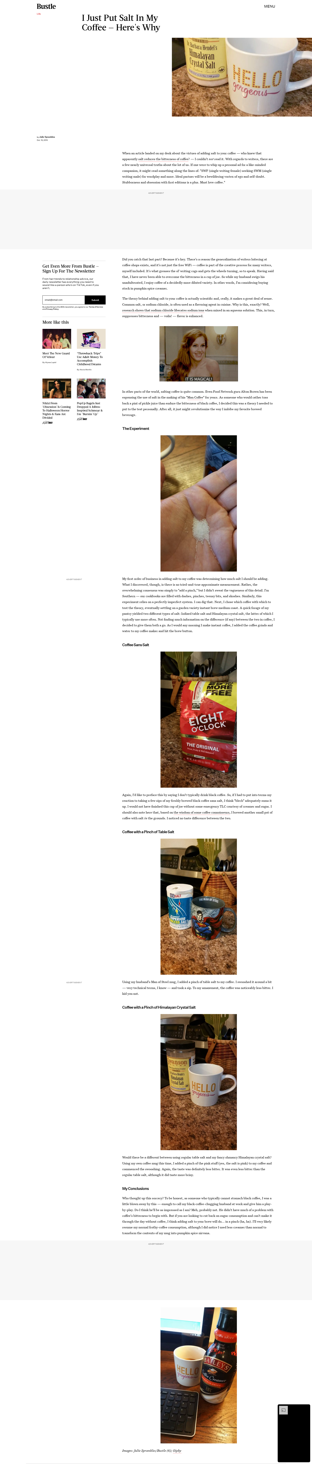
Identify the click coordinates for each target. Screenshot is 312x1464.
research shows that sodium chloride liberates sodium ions (163, 310)
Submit (95, 300)
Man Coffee (195, 397)
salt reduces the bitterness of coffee (163, 159)
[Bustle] (46, 6)
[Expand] (282, 1407)
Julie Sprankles (47, 136)
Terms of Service (96, 307)
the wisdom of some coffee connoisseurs (201, 812)
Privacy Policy (52, 309)
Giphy (177, 1450)
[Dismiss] (306, 1407)
